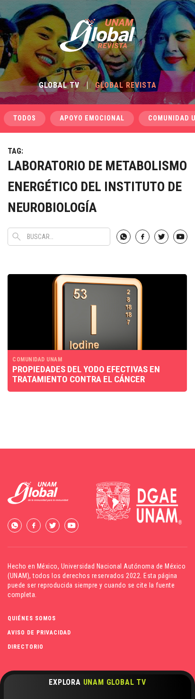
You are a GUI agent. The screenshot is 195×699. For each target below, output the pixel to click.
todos (24, 118)
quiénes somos (32, 618)
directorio (26, 647)
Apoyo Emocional (92, 118)
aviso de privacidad (39, 632)
